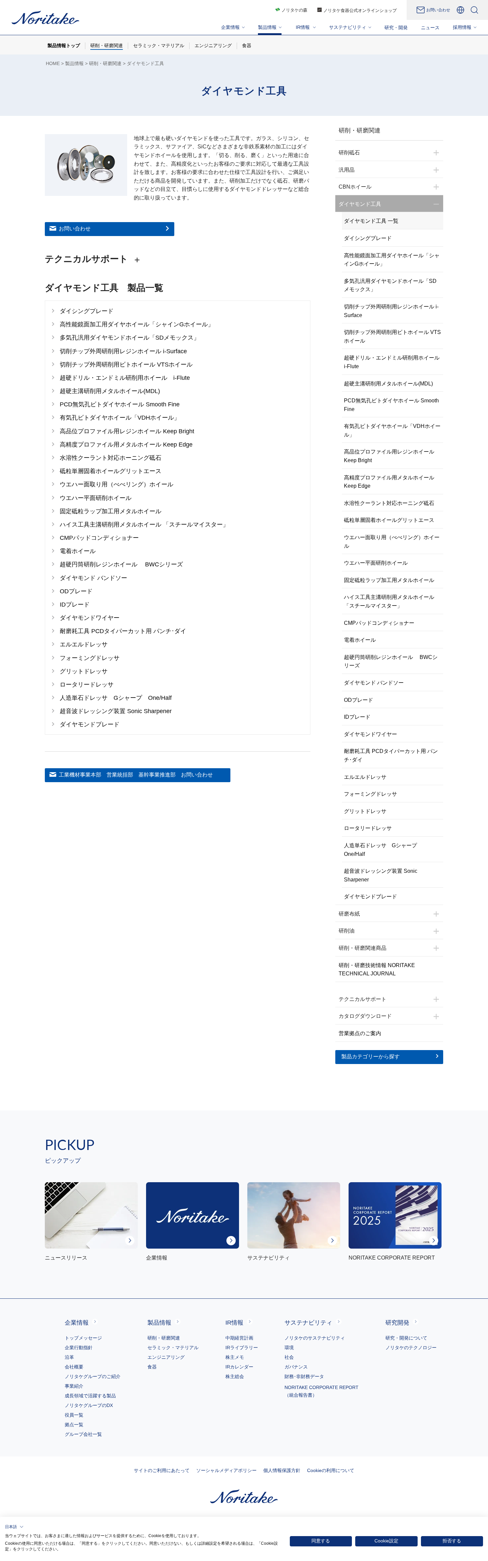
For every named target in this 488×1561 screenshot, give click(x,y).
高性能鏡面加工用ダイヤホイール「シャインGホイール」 (392, 260)
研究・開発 (396, 27)
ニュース (430, 27)
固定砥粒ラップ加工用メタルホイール (389, 580)
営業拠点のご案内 (360, 1033)
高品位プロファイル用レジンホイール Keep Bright (389, 456)
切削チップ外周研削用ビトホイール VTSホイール (392, 336)
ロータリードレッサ (368, 828)
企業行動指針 (79, 1347)
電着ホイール (360, 640)
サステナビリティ (308, 1322)
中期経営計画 (239, 1338)
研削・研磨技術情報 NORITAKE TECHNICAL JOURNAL (377, 969)
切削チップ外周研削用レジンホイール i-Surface (391, 311)
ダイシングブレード (368, 238)
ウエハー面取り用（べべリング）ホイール (392, 541)
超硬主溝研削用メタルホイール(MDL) (388, 383)
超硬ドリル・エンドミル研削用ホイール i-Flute (393, 362)
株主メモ (234, 1357)
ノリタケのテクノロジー (411, 1347)
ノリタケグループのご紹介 (93, 1376)
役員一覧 (74, 1415)
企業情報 (77, 1322)
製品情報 (74, 63)
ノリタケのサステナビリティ (315, 1338)
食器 (152, 1366)
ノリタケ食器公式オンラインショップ (360, 10)
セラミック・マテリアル (173, 1347)
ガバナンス (296, 1366)
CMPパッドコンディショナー (379, 623)
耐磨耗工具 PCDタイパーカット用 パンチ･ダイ (391, 755)
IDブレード (357, 717)
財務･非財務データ (304, 1376)
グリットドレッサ (365, 811)
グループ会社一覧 (83, 1434)
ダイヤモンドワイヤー (370, 734)
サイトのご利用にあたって (162, 1470)
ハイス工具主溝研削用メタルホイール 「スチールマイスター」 (389, 601)
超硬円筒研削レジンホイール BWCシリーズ (391, 661)
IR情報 (234, 1322)
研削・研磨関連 (105, 63)
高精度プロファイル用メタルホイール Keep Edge (389, 482)
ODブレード (358, 700)
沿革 (69, 1357)
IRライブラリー (241, 1347)
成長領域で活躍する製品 (90, 1395)
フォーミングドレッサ (370, 794)
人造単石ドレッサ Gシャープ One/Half (383, 850)
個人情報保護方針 (281, 1470)
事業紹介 (74, 1386)
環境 (289, 1347)
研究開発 (397, 1322)
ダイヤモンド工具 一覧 (371, 221)
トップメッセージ (83, 1338)
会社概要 (74, 1366)
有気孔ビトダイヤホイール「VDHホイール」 (392, 430)
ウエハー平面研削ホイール (376, 563)
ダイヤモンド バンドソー (374, 683)
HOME (53, 63)
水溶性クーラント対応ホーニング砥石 (389, 503)
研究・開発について (406, 1338)
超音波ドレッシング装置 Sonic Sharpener (380, 875)
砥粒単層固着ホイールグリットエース (389, 520)
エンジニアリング (166, 1357)
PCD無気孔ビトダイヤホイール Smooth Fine (391, 405)
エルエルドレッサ (365, 777)
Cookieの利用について (330, 1470)
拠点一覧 (74, 1424)
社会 (289, 1357)
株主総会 (234, 1376)
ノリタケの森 (294, 10)
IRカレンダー (239, 1366)
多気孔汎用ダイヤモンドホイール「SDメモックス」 (390, 285)
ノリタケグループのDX (89, 1405)
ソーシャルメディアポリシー (226, 1470)
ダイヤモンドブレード (370, 896)
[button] (14, 1526)
